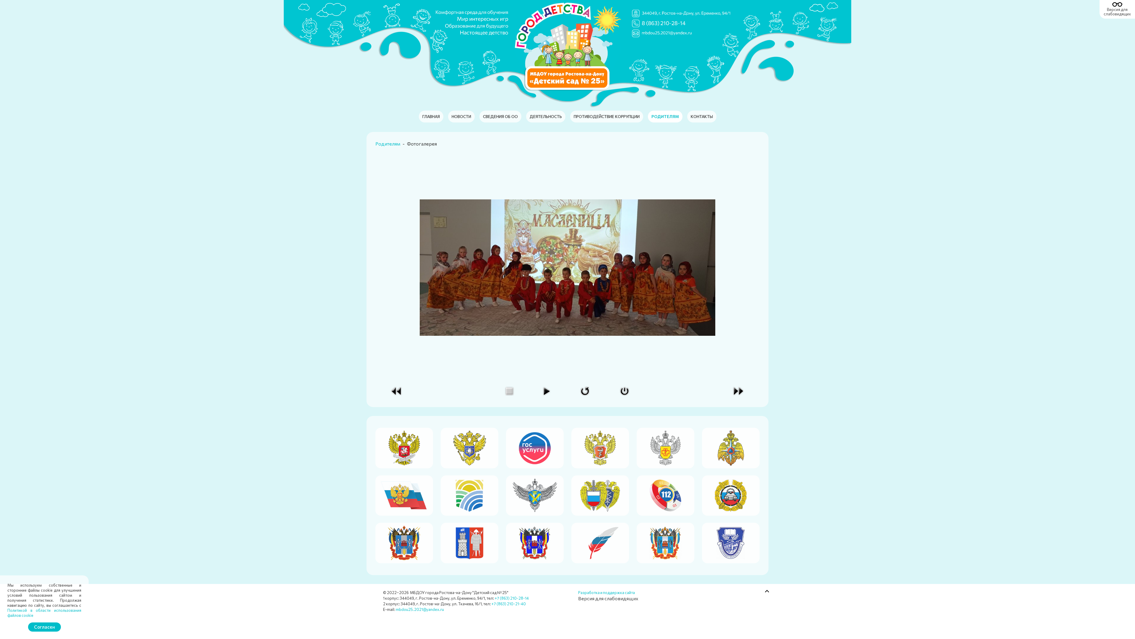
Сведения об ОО (500, 116)
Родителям (665, 116)
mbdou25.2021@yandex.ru (420, 609)
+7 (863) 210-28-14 (512, 598)
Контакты (702, 116)
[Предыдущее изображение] (397, 390)
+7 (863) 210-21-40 (509, 603)
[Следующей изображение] (738, 390)
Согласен (44, 627)
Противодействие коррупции (607, 116)
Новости (461, 116)
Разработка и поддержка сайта (606, 592)
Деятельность (546, 116)
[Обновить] (585, 390)
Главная (431, 116)
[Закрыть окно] (624, 390)
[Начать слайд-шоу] (546, 390)
